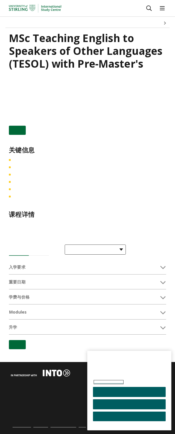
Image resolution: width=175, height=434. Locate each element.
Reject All (129, 404)
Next (165, 23)
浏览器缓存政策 (63, 426)
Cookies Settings (129, 416)
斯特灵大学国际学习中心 (31, 78)
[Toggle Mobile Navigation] (162, 8)
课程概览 (16, 23)
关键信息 (37, 23)
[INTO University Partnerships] (40, 372)
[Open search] (149, 8)
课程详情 (58, 23)
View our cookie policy (108, 382)
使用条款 (40, 426)
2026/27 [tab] (19, 250)
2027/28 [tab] (39, 250)
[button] (87, 267)
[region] (129, 390)
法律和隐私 (22, 426)
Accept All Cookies (129, 392)
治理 (82, 426)
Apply (17, 130)
